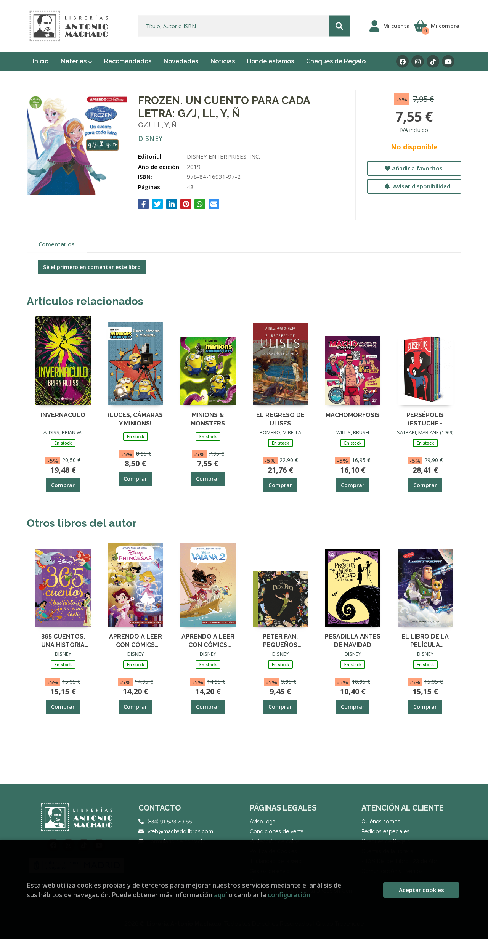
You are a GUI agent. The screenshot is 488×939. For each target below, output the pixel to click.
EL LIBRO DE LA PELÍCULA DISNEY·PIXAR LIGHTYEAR (425, 640)
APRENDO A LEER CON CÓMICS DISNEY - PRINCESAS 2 (135, 640)
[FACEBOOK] (402, 61)
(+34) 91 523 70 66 (170, 822)
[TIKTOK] (433, 61)
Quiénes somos (380, 822)
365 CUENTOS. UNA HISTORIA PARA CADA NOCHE (63, 640)
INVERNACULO (63, 415)
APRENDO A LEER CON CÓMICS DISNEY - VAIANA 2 (207, 640)
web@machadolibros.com (180, 831)
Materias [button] (74, 61)
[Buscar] (339, 26)
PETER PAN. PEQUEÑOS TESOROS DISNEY (280, 640)
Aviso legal (263, 822)
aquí (220, 894)
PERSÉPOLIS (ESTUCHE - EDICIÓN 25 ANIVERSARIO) (425, 418)
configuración (289, 894)
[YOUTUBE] (448, 61)
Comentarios (57, 244)
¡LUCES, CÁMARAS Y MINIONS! (135, 418)
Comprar (63, 485)
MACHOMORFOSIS (353, 415)
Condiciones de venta (276, 831)
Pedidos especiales (385, 831)
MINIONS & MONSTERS (208, 418)
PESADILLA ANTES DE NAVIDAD (352, 640)
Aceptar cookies (421, 890)
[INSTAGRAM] (417, 61)
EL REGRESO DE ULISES (280, 418)
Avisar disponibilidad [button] (421, 186)
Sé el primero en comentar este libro (92, 267)
